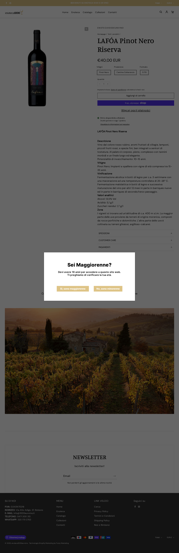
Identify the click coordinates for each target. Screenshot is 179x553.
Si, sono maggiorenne (72, 288)
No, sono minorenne (108, 288)
